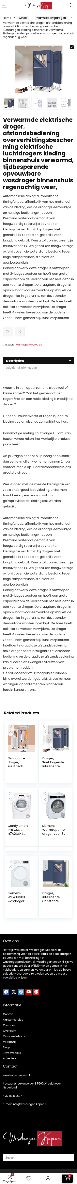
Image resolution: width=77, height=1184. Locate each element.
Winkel (23, 18)
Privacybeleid (12, 1053)
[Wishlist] (28, 1178)
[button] (72, 47)
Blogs (6, 1047)
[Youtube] (28, 992)
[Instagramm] (21, 992)
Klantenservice (13, 1020)
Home (7, 18)
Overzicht (9, 1031)
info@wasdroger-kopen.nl (30, 1104)
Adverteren (10, 1058)
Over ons (9, 1025)
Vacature (9, 1042)
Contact (9, 1014)
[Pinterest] (36, 992)
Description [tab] (15, 361)
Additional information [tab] (21, 368)
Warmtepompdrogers (51, 18)
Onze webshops (14, 1036)
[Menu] (4, 5)
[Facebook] (6, 992)
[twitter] (13, 992)
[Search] (71, 5)
